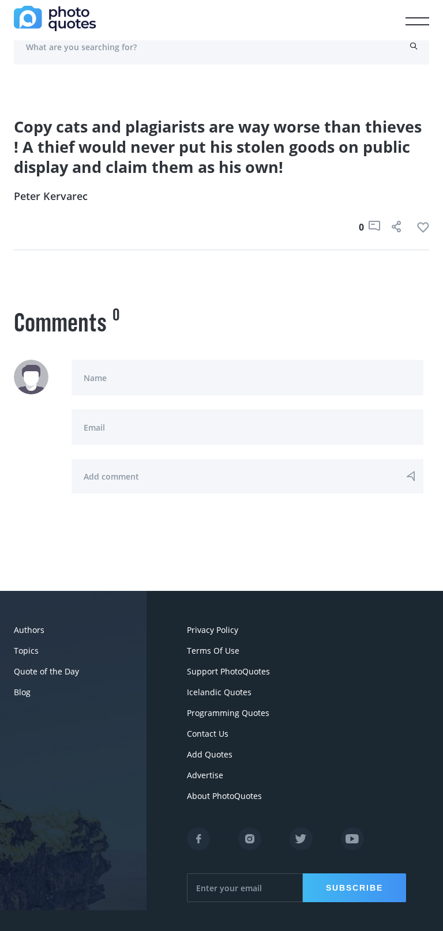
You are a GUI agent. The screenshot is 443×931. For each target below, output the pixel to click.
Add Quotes (209, 754)
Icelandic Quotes (219, 692)
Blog (22, 692)
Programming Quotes (228, 712)
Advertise (205, 775)
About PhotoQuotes (224, 795)
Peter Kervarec (51, 196)
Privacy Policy (212, 629)
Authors (29, 629)
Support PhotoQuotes (228, 671)
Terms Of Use (213, 650)
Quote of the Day (46, 671)
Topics (26, 650)
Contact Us (207, 733)
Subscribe (354, 887)
